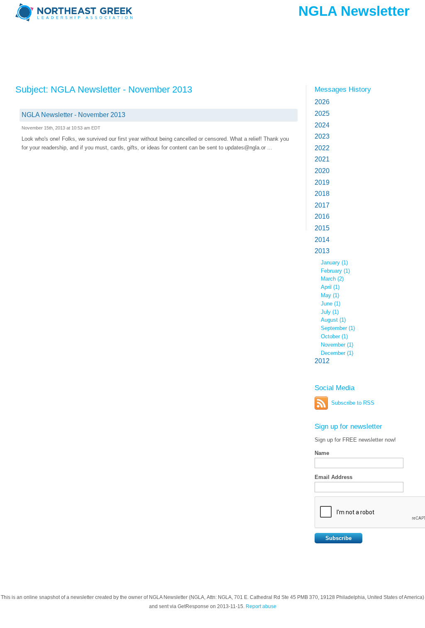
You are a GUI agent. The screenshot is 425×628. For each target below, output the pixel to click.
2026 (322, 101)
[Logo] (75, 26)
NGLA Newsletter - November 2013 (73, 114)
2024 (322, 125)
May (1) (330, 295)
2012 (322, 360)
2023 (322, 136)
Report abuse (261, 606)
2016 (322, 216)
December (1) (337, 353)
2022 (322, 148)
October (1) (334, 336)
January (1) (334, 262)
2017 (322, 205)
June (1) (330, 304)
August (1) (333, 320)
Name (322, 453)
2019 (322, 182)
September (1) (338, 328)
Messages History (343, 89)
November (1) (337, 345)
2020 (322, 170)
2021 (322, 159)
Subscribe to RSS (352, 403)
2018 (322, 193)
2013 (322, 250)
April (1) (330, 287)
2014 (322, 239)
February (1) (335, 271)
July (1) (330, 312)
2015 (322, 228)
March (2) (332, 279)
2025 (322, 113)
